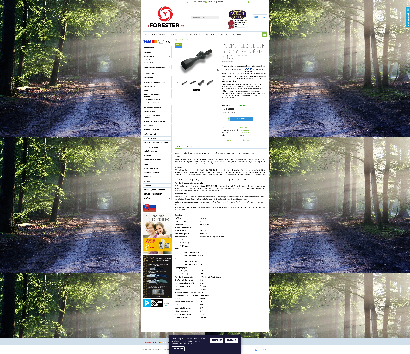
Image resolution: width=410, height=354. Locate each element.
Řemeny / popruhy (152, 103)
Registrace (263, 2)
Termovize (149, 70)
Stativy (147, 91)
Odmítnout (217, 340)
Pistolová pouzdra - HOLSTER (152, 116)
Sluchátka (148, 126)
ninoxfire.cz (244, 130)
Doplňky (147, 177)
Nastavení (178, 349)
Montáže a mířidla (151, 147)
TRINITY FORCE (149, 181)
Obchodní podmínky (158, 34)
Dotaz (247, 140)
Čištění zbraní (150, 138)
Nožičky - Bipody (151, 151)
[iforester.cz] (166, 17)
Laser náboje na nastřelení (156, 143)
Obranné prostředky (153, 194)
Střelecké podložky (152, 107)
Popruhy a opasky (151, 173)
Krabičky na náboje (152, 160)
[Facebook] (144, 2)
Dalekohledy (149, 86)
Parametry (188, 146)
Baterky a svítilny (151, 130)
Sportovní (149, 63)
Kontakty (174, 34)
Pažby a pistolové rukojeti (155, 121)
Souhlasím (232, 340)
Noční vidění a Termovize (154, 67)
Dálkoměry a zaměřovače (154, 82)
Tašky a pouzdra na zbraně (152, 95)
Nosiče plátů (149, 111)
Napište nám (236, 34)
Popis (178, 146)
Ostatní (147, 185)
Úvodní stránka (145, 34)
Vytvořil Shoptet (262, 349)
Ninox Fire (243, 127)
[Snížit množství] (229, 120)
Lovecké (148, 60)
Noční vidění (149, 73)
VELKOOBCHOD (211, 34)
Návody (224, 34)
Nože (146, 164)
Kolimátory (149, 78)
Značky (147, 198)
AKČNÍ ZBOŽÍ (149, 48)
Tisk (230, 140)
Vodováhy (148, 155)
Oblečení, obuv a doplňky (154, 190)
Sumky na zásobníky (152, 168)
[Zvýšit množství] (229, 118)
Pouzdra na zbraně (152, 100)
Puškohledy (149, 56)
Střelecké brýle (151, 134)
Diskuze (198, 146)
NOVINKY (147, 52)
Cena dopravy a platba (192, 34)
